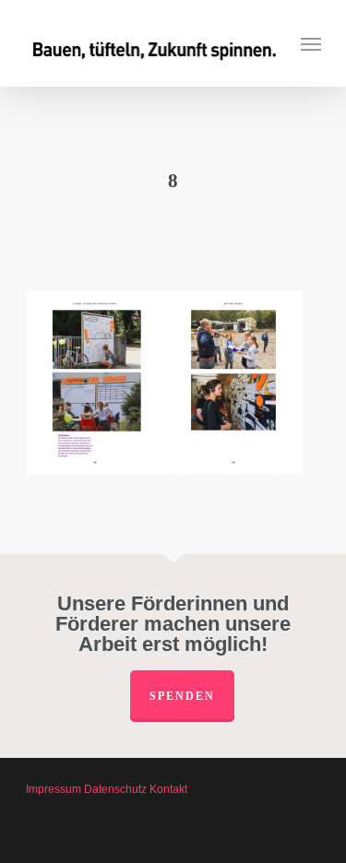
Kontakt (168, 789)
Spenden (182, 696)
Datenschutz (115, 789)
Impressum (53, 789)
